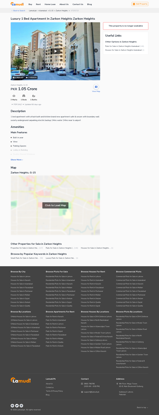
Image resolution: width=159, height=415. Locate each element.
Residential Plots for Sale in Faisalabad (60, 291)
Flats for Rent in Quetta (54, 342)
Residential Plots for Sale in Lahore (59, 276)
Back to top (141, 407)
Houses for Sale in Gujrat (20, 298)
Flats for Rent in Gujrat (54, 331)
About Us (64, 4)
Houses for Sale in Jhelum (20, 302)
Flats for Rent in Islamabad (56, 320)
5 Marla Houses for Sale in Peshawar (25, 331)
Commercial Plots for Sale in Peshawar (130, 295)
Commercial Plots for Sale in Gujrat (129, 302)
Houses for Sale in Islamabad (22, 284)
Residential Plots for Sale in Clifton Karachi (132, 367)
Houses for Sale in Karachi (20, 280)
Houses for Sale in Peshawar (22, 291)
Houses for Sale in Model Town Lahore (96, 333)
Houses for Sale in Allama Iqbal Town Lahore (95, 327)
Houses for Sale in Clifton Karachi (93, 351)
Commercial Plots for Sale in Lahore (129, 276)
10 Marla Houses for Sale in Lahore (24, 320)
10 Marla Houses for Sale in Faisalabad (25, 346)
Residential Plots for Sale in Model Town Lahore (131, 324)
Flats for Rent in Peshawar (56, 327)
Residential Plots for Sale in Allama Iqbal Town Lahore (131, 349)
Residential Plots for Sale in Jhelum (59, 298)
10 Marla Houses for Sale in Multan (24, 338)
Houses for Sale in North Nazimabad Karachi (94, 321)
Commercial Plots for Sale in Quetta (129, 306)
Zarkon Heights (62, 10)
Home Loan (50, 4)
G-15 (51, 10)
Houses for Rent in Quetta (91, 302)
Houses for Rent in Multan (91, 295)
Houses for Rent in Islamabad (92, 280)
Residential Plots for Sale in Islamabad (60, 280)
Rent (38, 4)
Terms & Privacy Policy (54, 391)
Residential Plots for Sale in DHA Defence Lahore (132, 317)
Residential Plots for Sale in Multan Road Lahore (131, 330)
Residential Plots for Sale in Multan (59, 287)
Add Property (141, 4)
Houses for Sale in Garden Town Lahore (96, 344)
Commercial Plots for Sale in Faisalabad (131, 291)
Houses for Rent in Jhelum (91, 298)
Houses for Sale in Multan (20, 295)
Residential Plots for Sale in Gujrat (59, 302)
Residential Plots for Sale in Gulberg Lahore (130, 343)
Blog (89, 4)
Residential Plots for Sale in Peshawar (60, 295)
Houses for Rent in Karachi (91, 284)
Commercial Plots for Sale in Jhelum (129, 298)
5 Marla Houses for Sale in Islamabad (25, 324)
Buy (30, 4)
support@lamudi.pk (91, 392)
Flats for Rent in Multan (54, 338)
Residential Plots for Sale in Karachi (59, 284)
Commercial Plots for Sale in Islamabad (130, 280)
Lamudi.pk (33, 10)
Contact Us (78, 4)
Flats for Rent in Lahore (54, 324)
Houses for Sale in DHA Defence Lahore (96, 316)
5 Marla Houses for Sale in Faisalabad (25, 335)
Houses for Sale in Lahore (20, 276)
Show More (16, 159)
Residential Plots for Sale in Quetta (59, 306)
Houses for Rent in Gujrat (90, 306)
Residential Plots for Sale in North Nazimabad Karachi (129, 336)
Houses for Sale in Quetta (20, 306)
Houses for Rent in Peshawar (92, 291)
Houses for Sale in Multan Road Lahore (95, 347)
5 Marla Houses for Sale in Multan (23, 342)
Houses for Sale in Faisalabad (22, 287)
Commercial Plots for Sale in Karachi (129, 284)
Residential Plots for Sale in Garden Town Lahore (132, 356)
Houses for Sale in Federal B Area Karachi (97, 336)
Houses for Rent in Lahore (91, 276)
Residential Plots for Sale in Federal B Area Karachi (130, 362)
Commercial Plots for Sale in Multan (129, 287)
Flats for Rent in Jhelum (54, 346)
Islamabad (43, 10)
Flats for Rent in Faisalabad (56, 335)
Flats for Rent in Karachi (55, 316)
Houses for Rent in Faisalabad (92, 287)
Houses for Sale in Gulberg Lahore (94, 340)
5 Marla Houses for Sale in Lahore (23, 316)
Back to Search (19, 10)
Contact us (50, 387)
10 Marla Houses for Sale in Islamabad (25, 327)
